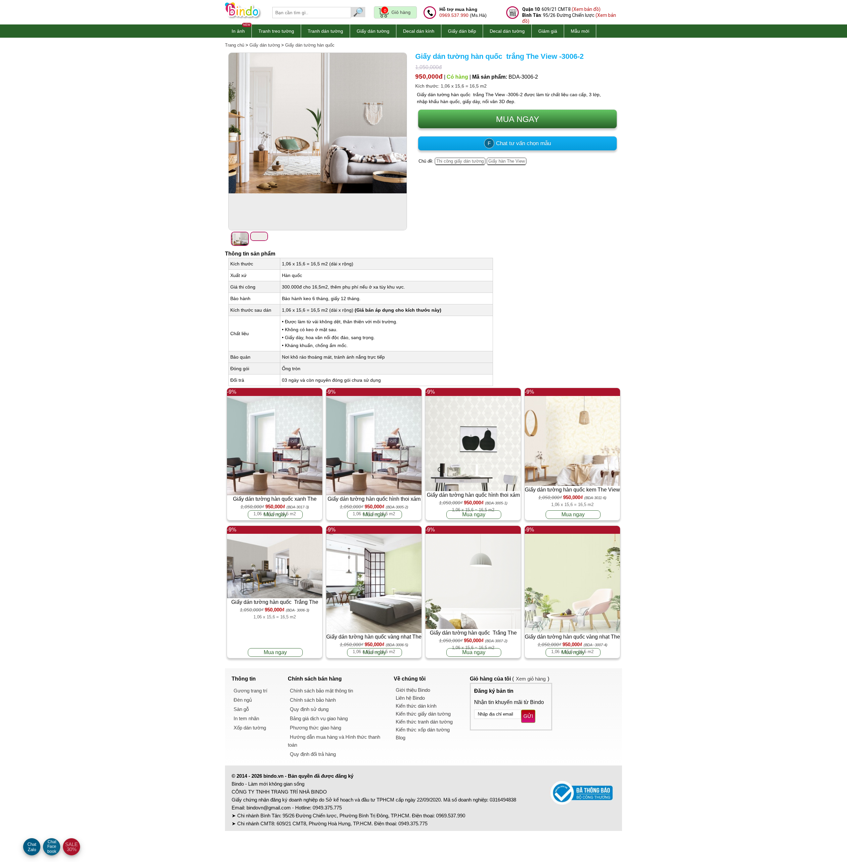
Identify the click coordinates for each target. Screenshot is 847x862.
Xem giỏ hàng (531, 679)
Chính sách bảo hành (313, 700)
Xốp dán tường (250, 727)
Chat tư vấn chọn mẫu (519, 143)
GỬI (528, 716)
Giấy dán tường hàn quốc (309, 45)
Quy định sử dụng (309, 709)
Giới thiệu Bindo (413, 690)
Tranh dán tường (325, 31)
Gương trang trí (250, 690)
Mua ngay (275, 514)
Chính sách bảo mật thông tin (321, 690)
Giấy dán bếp (462, 31)
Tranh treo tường (276, 31)
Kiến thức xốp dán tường (423, 729)
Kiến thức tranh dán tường (424, 722)
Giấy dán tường (373, 31)
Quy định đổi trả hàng (313, 754)
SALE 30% (71, 847)
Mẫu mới (580, 31)
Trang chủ (234, 45)
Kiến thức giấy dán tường (423, 714)
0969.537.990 (453, 15)
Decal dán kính (418, 31)
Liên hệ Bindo (410, 698)
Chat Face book (51, 847)
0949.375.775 (327, 807)
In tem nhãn (246, 718)
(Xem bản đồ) (586, 9)
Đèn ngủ (243, 700)
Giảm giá (547, 31)
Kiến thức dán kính (416, 706)
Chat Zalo (31, 847)
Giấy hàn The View (506, 161)
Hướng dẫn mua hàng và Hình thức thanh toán (334, 741)
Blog (400, 737)
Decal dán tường (507, 31)
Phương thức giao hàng (315, 727)
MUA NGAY (517, 119)
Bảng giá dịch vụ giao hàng (319, 718)
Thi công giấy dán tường (460, 161)
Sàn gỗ (241, 709)
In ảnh (238, 31)
